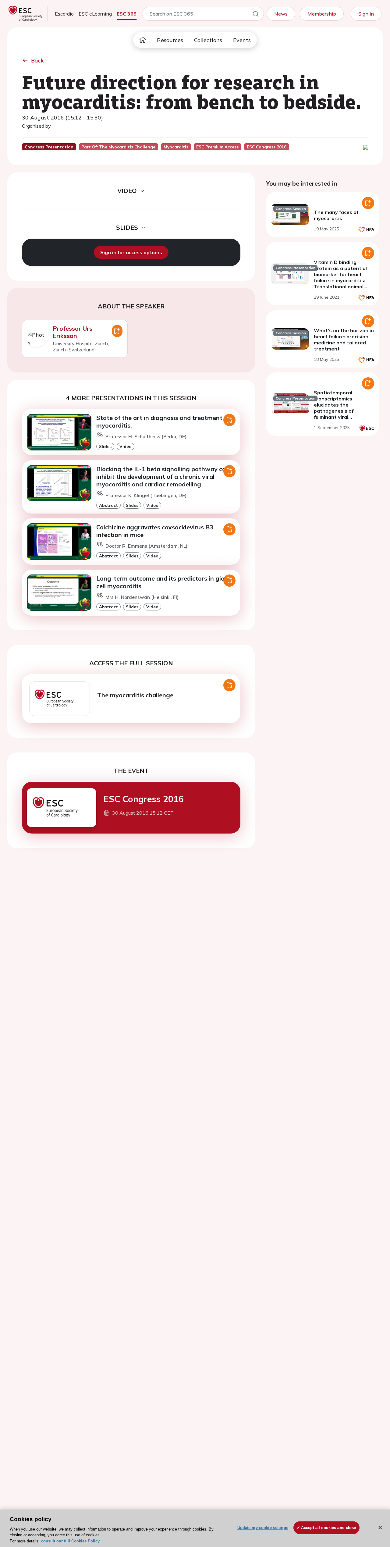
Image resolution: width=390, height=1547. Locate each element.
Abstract (108, 505)
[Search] (255, 15)
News (281, 14)
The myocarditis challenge (135, 695)
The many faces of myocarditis (336, 215)
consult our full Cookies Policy (70, 1540)
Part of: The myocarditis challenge (118, 147)
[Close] (380, 1527)
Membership (321, 14)
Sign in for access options (131, 252)
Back (37, 60)
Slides (105, 446)
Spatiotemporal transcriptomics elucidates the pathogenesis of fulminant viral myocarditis (333, 407)
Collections (208, 40)
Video (125, 446)
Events (242, 40)
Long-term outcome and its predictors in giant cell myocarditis (163, 582)
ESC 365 (126, 14)
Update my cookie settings (262, 1527)
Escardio (64, 14)
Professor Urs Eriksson (72, 332)
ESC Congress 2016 (144, 799)
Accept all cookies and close (328, 1527)
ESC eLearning (95, 14)
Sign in (366, 14)
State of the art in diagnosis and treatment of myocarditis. (163, 421)
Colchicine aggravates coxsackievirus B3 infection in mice (154, 531)
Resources (170, 40)
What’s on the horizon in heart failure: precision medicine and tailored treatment (344, 339)
